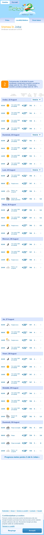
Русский (15, 2)
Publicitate (5, 511)
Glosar (13, 511)
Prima (7, 20)
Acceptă (32, 530)
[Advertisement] (22, 54)
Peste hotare (36, 20)
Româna (5, 2)
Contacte (33, 511)
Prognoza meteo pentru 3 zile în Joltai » (22, 457)
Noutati (39, 511)
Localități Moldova (22, 20)
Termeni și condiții (22, 511)
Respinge (12, 530)
